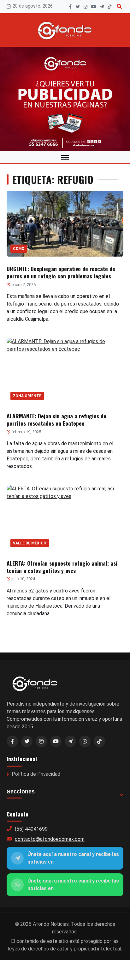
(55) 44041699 (31, 829)
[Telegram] (102, 6)
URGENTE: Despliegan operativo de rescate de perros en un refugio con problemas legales (61, 272)
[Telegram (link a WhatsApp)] (70, 741)
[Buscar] (119, 6)
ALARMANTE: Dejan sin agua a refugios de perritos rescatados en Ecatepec (56, 419)
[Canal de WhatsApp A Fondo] (65, 99)
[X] (77, 6)
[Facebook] (70, 6)
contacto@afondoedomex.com (50, 839)
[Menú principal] (65, 157)
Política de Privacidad (36, 774)
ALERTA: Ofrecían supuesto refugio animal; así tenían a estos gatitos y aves (62, 566)
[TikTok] (109, 6)
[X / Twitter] (26, 741)
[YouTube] (93, 6)
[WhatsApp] (85, 741)
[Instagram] (85, 6)
